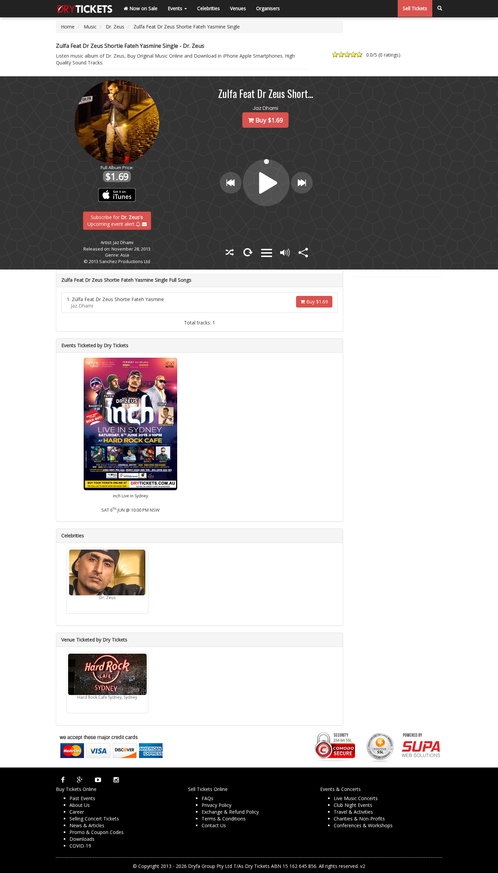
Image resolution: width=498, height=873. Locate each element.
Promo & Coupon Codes (96, 832)
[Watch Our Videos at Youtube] (98, 780)
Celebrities (208, 8)
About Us (79, 805)
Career (76, 812)
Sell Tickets (415, 8)
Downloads (82, 839)
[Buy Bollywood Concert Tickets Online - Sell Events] (85, 8)
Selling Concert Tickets (94, 818)
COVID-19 (80, 845)
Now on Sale (143, 8)
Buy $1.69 (316, 301)
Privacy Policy (216, 805)
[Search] (439, 8)
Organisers (268, 8)
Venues (238, 8)
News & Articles (86, 825)
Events (176, 8)
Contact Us (214, 825)
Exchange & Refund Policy (230, 812)
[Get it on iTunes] (117, 195)
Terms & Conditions (224, 818)
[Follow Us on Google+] (80, 780)
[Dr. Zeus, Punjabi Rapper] (107, 572)
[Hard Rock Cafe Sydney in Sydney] (107, 674)
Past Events (82, 798)
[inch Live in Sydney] (130, 423)
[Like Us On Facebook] (63, 780)
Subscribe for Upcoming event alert (115, 220)
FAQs (207, 798)
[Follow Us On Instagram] (116, 780)
